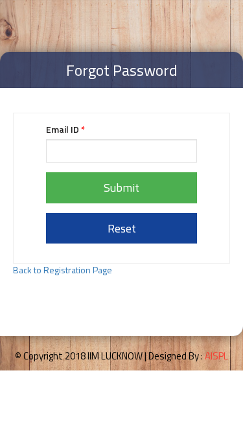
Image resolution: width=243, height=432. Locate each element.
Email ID (65, 129)
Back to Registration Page (62, 270)
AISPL (216, 355)
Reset (122, 228)
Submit (121, 187)
